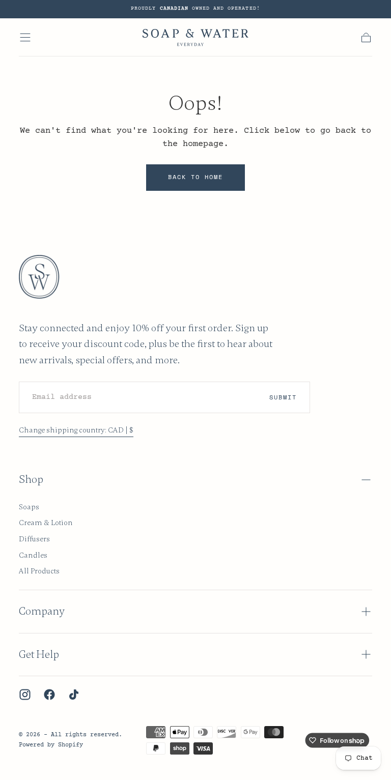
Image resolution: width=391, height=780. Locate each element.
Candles (33, 555)
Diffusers (34, 538)
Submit (283, 397)
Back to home (196, 177)
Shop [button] (31, 479)
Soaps (29, 506)
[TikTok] (74, 694)
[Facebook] (49, 694)
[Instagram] (25, 694)
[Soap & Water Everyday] (45, 277)
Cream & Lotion (46, 522)
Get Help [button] (39, 654)
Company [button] (42, 611)
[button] (25, 37)
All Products (39, 570)
